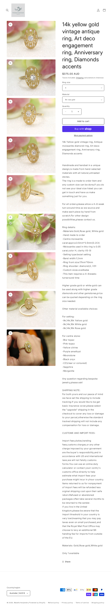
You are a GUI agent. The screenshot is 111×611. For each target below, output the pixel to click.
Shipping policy (98, 603)
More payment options (83, 135)
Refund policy (53, 603)
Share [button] (68, 561)
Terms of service (82, 603)
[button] (7, 10)
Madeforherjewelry (21, 603)
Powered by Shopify (37, 603)
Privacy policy (67, 603)
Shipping (80, 78)
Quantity (66, 106)
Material (65, 94)
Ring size (66, 82)
